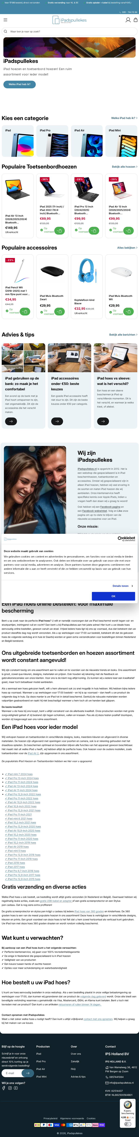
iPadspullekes (74, 1133)
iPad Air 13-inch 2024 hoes (21, 786)
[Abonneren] (28, 1073)
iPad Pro (41, 1061)
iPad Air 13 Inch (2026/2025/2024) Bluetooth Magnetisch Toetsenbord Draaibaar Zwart (16, 219)
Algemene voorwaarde (72, 1118)
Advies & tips (78, 1076)
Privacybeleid (50, 1118)
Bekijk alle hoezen (123, 166)
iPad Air (40, 1069)
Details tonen (120, 585)
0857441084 (116, 1076)
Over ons (76, 1053)
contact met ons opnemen (98, 1019)
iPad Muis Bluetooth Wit (120, 297)
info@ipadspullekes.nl (121, 1082)
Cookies (91, 1118)
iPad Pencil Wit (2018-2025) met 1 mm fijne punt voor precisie (16, 291)
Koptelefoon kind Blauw (84, 301)
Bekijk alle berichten (122, 334)
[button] (5, 20)
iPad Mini (41, 1076)
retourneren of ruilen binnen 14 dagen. (80, 1004)
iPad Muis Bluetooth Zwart (51, 297)
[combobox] (69, 31)
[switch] (127, 1124)
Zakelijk (75, 1061)
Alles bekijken (126, 247)
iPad (38, 1053)
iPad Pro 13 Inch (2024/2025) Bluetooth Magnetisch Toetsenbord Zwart (85, 210)
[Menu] (134, 1101)
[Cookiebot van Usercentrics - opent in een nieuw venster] (120, 538)
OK (113, 596)
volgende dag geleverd (93, 996)
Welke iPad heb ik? (20, 84)
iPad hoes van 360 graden (89, 911)
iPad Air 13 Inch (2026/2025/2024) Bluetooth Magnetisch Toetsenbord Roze (120, 210)
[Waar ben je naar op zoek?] (5, 31)
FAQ (73, 1069)
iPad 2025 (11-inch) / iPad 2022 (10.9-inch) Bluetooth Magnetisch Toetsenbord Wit (52, 210)
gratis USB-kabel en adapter (56, 900)
